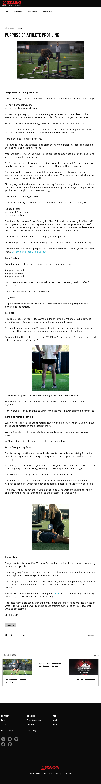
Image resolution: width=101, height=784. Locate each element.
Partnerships (32, 12)
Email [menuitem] (3, 720)
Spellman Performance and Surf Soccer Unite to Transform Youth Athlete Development (50, 664)
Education (18, 12)
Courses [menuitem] (30, 724)
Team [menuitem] (3, 724)
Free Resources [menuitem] (34, 720)
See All (96, 655)
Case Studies (47, 12)
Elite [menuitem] (55, 724)
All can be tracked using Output (29, 251)
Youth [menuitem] (55, 720)
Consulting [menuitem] (31, 731)
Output (57, 593)
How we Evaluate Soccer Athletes (16, 681)
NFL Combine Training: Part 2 (83, 681)
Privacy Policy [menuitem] (7, 731)
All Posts (5, 12)
